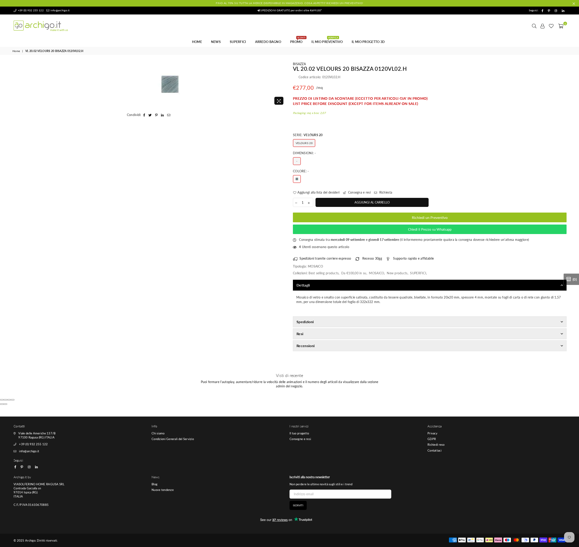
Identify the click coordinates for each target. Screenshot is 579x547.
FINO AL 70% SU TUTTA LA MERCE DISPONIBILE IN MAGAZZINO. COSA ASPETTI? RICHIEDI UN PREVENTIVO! (289, 3)
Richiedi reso (436, 444)
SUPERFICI (238, 42)
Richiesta (385, 192)
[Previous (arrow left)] (2, 404)
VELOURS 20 (304, 143)
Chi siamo (158, 433)
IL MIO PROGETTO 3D (368, 42)
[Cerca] (534, 25)
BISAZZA (299, 64)
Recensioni (306, 345)
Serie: (308, 135)
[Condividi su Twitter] (150, 115)
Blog (154, 484)
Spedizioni (305, 322)
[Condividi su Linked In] (162, 115)
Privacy (432, 433)
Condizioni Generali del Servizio (173, 439)
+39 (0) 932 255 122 (30, 10)
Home (197, 42)
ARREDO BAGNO (268, 42)
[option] (170, 84)
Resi (300, 334)
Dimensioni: (304, 153)
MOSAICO (376, 273)
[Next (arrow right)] (5, 404)
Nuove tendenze (163, 490)
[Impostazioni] (543, 25)
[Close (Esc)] (2, 399)
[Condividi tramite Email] (169, 115)
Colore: (301, 171)
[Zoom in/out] (12, 399)
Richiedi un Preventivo (430, 217)
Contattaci (434, 450)
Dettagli (303, 285)
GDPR (431, 439)
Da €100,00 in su (353, 273)
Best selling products (323, 273)
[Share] (5, 399)
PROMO (298, 40)
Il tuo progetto (299, 433)
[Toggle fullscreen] (9, 399)
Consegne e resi (300, 439)
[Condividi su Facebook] (144, 115)
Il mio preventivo (327, 40)
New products (397, 273)
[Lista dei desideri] (551, 25)
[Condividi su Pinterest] (156, 115)
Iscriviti (298, 505)
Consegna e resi (359, 192)
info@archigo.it (59, 10)
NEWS (216, 42)
